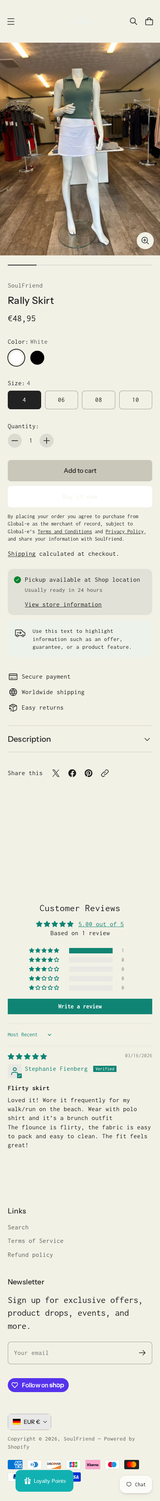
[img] (27, 1056)
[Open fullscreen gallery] (145, 240)
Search (18, 1227)
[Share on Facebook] (72, 773)
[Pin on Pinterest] (89, 773)
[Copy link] (105, 773)
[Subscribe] (142, 1352)
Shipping (22, 553)
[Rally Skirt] (80, 149)
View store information (63, 604)
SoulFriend (25, 285)
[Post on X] (56, 773)
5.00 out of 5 (101, 924)
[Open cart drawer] (149, 21)
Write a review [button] (80, 1006)
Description (29, 739)
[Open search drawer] (133, 21)
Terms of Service (36, 1240)
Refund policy (30, 1254)
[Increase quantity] (47, 441)
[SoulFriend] (80, 21)
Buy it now (80, 496)
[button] (44, 950)
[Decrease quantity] (15, 441)
